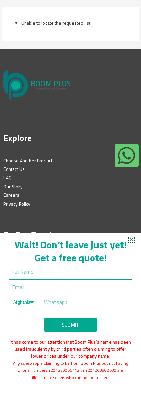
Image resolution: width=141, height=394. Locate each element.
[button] (131, 239)
